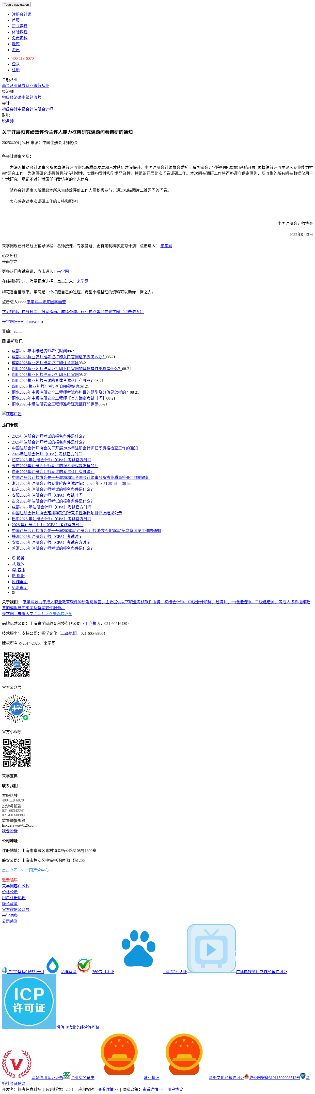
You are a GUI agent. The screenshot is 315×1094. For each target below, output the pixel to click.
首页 (16, 20)
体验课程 (20, 32)
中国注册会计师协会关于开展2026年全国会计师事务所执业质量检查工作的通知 (81, 477)
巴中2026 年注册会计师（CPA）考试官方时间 (51, 519)
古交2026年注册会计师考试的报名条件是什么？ (53, 501)
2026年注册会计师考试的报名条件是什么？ (49, 436)
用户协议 (175, 1089)
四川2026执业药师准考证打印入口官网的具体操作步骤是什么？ (67, 369)
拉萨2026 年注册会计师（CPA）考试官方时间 (51, 460)
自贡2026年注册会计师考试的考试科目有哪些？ (53, 472)
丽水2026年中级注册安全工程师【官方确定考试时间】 (59, 398)
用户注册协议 (14, 898)
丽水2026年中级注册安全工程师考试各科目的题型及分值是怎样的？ (71, 392)
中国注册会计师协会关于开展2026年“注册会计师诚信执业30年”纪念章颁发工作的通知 (86, 531)
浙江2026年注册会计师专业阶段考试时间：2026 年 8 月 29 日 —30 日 (71, 483)
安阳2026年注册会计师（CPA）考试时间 (47, 495)
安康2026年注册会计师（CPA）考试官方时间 (51, 542)
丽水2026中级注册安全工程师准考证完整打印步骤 (55, 404)
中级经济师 (31, 97)
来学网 (166, 246)
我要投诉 (10, 831)
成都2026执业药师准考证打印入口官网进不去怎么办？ (59, 357)
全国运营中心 (37, 870)
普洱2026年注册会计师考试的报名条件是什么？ (53, 548)
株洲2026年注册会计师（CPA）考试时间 (47, 536)
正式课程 (20, 26)
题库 (16, 44)
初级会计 (10, 109)
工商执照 (92, 623)
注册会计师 (22, 14)
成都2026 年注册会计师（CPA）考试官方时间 (51, 507)
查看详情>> (108, 1089)
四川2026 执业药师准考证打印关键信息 (46, 386)
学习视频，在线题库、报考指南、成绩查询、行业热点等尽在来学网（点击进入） (73, 312)
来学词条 (10, 915)
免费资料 (20, 38)
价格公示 (10, 892)
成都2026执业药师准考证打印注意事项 (45, 363)
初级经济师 (12, 97)
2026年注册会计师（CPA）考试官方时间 (47, 454)
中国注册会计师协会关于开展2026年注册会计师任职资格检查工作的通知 (75, 448)
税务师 (8, 121)
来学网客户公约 (16, 886)
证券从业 (25, 86)
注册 (16, 70)
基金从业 (10, 86)
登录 (16, 64)
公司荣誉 (10, 921)
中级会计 (25, 109)
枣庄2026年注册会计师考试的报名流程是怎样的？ (55, 466)
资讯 (16, 50)
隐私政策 (10, 904)
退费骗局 (10, 880)
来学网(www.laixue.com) (22, 321)
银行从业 (41, 86)
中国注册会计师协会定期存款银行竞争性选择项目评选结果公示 (67, 513)
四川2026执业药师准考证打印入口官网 (45, 375)
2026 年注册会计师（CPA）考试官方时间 (47, 525)
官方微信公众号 (16, 909)
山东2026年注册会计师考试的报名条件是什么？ (53, 489)
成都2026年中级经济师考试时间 (39, 351)
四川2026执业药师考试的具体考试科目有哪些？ (53, 380)
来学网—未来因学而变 (46, 302)
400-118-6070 (23, 58)
